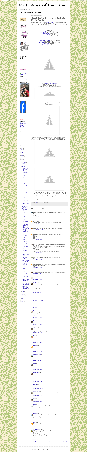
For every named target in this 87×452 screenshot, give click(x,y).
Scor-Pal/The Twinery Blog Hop (25, 231)
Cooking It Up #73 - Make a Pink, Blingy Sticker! (25, 171)
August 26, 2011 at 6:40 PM (38, 426)
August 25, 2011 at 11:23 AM (38, 388)
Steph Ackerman (23, 126)
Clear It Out (47, 45)
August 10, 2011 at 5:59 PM (37, 252)
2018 (22, 149)
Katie (26, 42)
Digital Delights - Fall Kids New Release (25, 274)
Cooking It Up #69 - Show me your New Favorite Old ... (25, 280)
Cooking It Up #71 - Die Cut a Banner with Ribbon (25, 228)
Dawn (34, 232)
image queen (35, 413)
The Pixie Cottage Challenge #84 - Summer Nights (25, 201)
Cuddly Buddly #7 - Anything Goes (25, 241)
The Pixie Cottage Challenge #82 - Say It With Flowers (25, 247)
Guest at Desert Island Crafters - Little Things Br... (25, 287)
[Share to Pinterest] (47, 202)
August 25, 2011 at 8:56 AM (37, 369)
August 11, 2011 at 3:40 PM (37, 279)
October (23, 163)
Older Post (65, 441)
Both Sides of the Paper (43, 5)
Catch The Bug (43, 32)
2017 (22, 151)
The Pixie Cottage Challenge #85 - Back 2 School (25, 168)
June (23, 291)
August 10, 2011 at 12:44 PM (38, 229)
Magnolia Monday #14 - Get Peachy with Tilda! (25, 234)
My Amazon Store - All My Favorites (32, 12)
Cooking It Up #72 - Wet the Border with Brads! (25, 204)
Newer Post (34, 441)
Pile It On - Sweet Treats (25, 212)
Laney (34, 310)
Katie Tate (22, 125)
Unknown (35, 345)
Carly (34, 398)
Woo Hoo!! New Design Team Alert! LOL (25, 219)
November (24, 162)
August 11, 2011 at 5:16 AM (37, 267)
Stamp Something (45, 33)
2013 (22, 156)
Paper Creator (47, 38)
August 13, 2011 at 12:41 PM (37, 307)
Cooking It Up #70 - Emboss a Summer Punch (25, 255)
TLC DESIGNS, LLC (36, 242)
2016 (22, 152)
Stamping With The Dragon (44, 40)
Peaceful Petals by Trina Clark (51, 83)
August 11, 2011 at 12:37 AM (38, 259)
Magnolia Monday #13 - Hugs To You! (25, 261)
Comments (23, 79)
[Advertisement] (23, 138)
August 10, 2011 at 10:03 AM (38, 223)
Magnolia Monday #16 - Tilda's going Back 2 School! (25, 178)
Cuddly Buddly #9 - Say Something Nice (25, 190)
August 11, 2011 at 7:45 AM (37, 273)
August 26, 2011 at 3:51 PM (37, 419)
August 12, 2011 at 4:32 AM (37, 292)
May (23, 292)
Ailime (45, 449)
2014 (22, 155)
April (23, 294)
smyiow (34, 363)
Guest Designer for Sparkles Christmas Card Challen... (25, 182)
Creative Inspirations (46, 44)
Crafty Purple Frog (45, 35)
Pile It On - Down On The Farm (25, 264)
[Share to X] (45, 202)
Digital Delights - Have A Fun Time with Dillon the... (25, 222)
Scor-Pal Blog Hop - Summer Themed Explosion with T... (25, 186)
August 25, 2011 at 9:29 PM (37, 401)
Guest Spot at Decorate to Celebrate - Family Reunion (25, 251)
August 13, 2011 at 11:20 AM (38, 300)
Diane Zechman (23, 124)
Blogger (53, 449)
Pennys (41, 41)
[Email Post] (42, 202)
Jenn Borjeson (36, 270)
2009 (22, 301)
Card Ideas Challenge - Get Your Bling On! (25, 271)
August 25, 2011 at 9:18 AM (37, 381)
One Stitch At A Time (47, 34)
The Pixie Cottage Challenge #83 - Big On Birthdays (25, 225)
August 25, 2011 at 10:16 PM (38, 410)
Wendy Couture (36, 372)
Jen (34, 255)
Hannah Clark (35, 320)
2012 (22, 158)
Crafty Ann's (46, 43)
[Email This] (43, 202)
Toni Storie (22, 127)
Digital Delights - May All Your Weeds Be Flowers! (25, 193)
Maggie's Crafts (36, 282)
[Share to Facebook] (46, 202)
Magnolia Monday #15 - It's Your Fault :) (25, 209)
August (23, 166)
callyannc (35, 327)
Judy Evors (35, 384)
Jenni (34, 335)
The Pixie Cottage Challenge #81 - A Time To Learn (25, 277)
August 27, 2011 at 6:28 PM (37, 437)
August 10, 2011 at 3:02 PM (37, 239)
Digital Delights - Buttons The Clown (25, 244)
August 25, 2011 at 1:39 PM (37, 395)
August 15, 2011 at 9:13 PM (37, 351)
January (23, 298)
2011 (22, 159)
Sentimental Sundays (43, 36)
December (24, 160)
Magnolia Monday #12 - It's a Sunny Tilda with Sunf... (25, 284)
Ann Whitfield (35, 262)
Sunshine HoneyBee (37, 354)
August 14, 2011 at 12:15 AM (38, 332)
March (23, 295)
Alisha (34, 404)
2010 (22, 300)
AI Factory (46, 31)
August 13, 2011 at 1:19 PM (37, 317)
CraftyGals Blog (36, 276)
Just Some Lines (47, 46)
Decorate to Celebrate (50, 22)
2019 (22, 148)
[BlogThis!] (44, 202)
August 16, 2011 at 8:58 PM (37, 360)
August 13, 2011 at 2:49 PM (37, 324)
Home (21, 12)
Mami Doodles (47, 39)
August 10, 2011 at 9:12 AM (37, 216)
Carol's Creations (36, 391)
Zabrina (34, 422)
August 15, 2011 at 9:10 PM (37, 342)
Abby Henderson (23, 123)
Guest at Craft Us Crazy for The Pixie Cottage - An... (25, 197)
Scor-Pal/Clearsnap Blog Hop (25, 207)
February (24, 297)
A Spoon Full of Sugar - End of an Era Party (25, 175)
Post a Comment (35, 439)
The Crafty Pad (41, 42)
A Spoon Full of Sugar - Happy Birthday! (25, 258)
